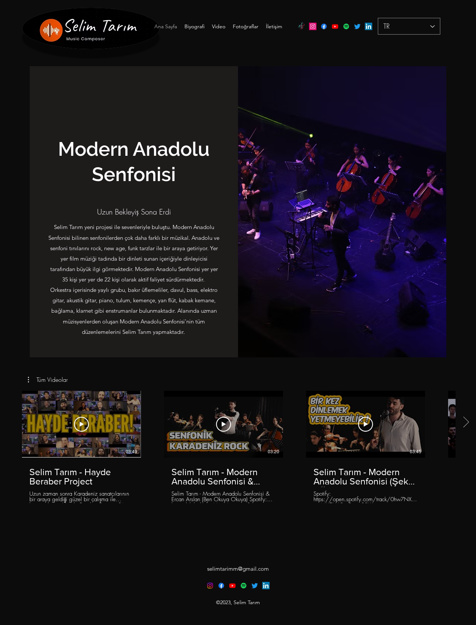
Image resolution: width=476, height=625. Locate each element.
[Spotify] (346, 26)
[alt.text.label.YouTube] (335, 26)
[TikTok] (301, 26)
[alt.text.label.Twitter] (357, 26)
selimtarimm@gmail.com (238, 568)
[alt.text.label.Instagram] (312, 26)
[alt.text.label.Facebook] (324, 26)
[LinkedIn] (368, 26)
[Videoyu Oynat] (81, 424)
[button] (48, 379)
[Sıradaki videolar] (466, 422)
